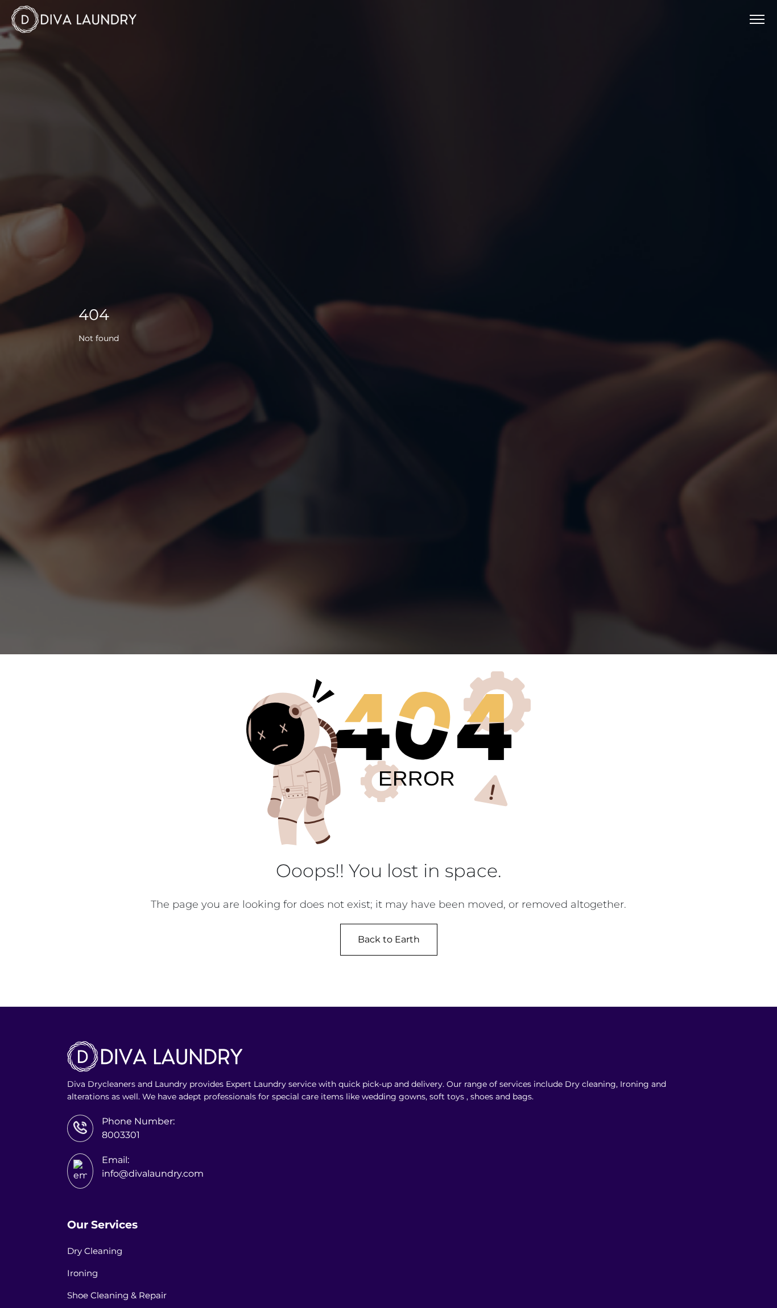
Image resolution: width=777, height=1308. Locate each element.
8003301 (121, 1135)
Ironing (82, 1273)
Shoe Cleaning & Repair (117, 1295)
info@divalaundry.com (153, 1173)
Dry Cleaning (94, 1250)
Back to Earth (389, 939)
